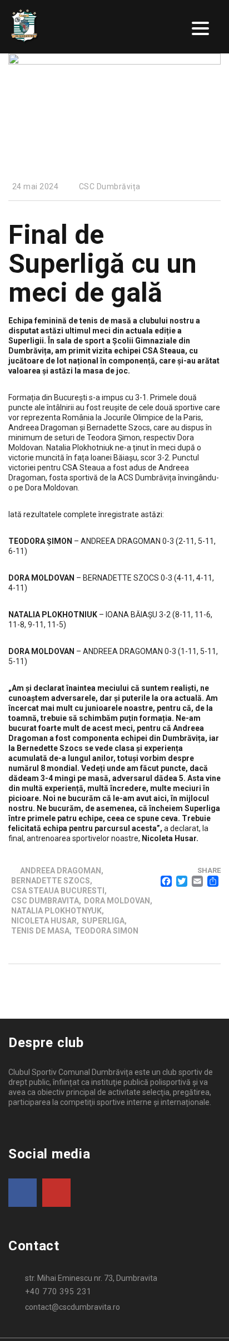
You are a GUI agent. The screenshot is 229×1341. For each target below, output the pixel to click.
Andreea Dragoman (60, 870)
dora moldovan (117, 900)
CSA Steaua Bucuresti (57, 890)
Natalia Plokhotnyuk (56, 910)
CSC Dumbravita (45, 900)
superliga (103, 920)
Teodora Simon (106, 930)
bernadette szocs (50, 880)
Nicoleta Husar (44, 920)
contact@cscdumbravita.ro (72, 1307)
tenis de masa (40, 930)
